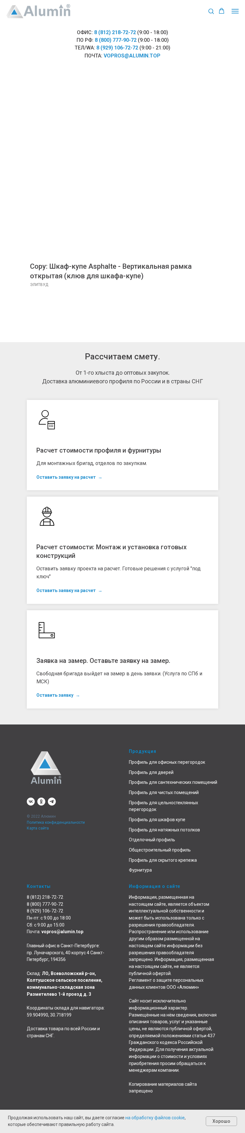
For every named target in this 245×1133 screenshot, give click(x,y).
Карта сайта (38, 828)
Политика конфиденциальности (56, 822)
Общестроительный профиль (160, 849)
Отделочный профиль (152, 839)
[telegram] (52, 802)
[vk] (31, 802)
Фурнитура (140, 870)
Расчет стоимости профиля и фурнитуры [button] (98, 450)
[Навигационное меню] (235, 11)
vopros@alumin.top (132, 56)
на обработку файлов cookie (155, 1117)
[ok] (41, 802)
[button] (211, 11)
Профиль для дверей (151, 772)
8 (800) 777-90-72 (116, 40)
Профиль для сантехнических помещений (173, 782)
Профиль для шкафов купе (157, 819)
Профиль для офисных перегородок (167, 762)
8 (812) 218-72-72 (115, 32)
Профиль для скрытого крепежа (163, 860)
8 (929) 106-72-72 (117, 48)
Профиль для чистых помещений (164, 792)
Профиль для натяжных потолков (164, 829)
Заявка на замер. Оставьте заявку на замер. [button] (103, 660)
